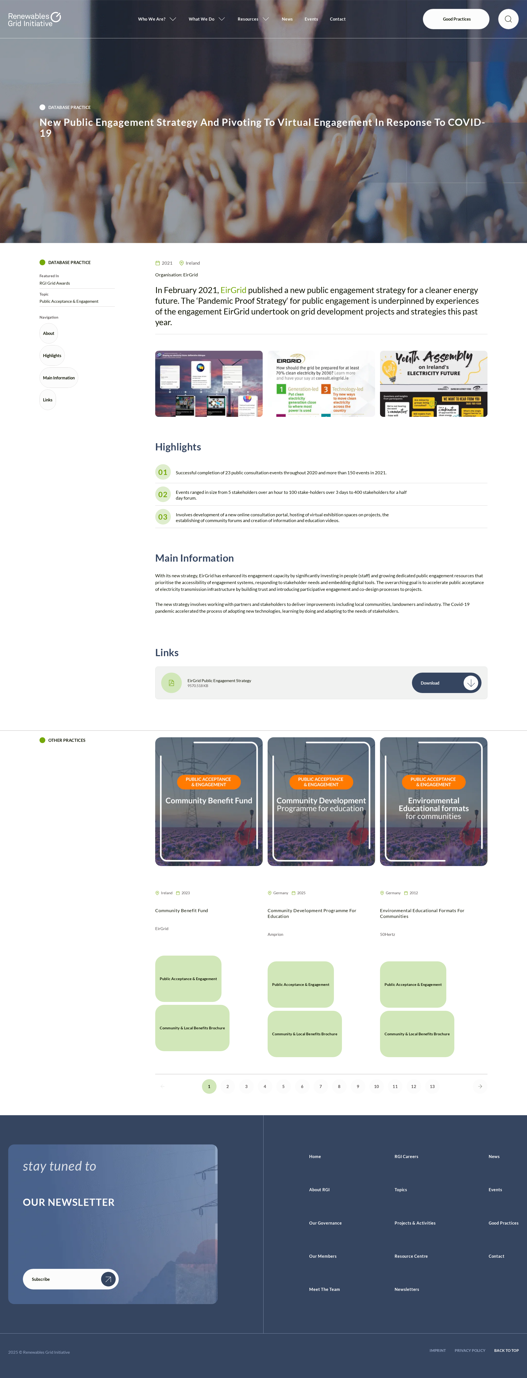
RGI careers (407, 1156)
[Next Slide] (480, 1086)
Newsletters (407, 1289)
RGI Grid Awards (55, 283)
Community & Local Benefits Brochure (192, 1028)
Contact (338, 18)
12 (413, 1086)
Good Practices (504, 1222)
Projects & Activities (415, 1222)
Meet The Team (324, 1289)
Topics (401, 1189)
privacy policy (470, 1350)
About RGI (319, 1189)
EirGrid (233, 290)
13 (432, 1086)
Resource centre (411, 1255)
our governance (325, 1222)
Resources (248, 18)
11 (395, 1086)
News (287, 18)
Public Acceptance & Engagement (69, 301)
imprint (438, 1350)
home (315, 1156)
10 (376, 1086)
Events (311, 18)
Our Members (323, 1255)
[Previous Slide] (162, 1086)
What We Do (201, 18)
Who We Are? (152, 18)
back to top (506, 1350)
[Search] (508, 19)
